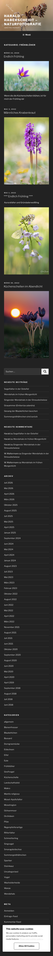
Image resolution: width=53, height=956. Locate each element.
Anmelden (9, 911)
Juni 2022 (8, 605)
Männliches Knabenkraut (20, 112)
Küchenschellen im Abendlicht (23, 286)
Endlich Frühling (14, 56)
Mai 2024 (8, 549)
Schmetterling (11, 838)
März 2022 (9, 621)
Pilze (6, 822)
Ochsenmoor (10, 810)
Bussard (8, 738)
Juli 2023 (8, 571)
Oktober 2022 (10, 594)
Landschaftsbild (12, 783)
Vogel (7, 877)
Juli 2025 (8, 516)
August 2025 (10, 510)
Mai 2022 (8, 610)
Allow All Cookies (26, 946)
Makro (7, 788)
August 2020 (10, 660)
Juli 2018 (8, 699)
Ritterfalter (9, 833)
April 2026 (9, 494)
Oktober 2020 (11, 649)
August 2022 (10, 599)
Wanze (7, 888)
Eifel (6, 755)
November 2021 (11, 627)
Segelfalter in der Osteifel (16, 389)
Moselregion (10, 805)
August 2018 (10, 693)
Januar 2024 (10, 560)
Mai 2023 (8, 577)
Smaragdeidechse (13, 849)
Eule (6, 760)
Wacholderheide (12, 882)
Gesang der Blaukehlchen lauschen (21, 411)
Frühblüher (9, 766)
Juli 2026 (8, 483)
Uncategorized (11, 871)
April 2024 (9, 555)
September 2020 (12, 655)
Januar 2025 (10, 532)
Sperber (8, 860)
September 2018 (12, 688)
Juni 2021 (8, 644)
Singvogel (9, 844)
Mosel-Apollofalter (13, 799)
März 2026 (9, 499)
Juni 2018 (8, 705)
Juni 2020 (8, 666)
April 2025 (9, 527)
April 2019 (9, 682)
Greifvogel (9, 772)
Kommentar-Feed (12, 922)
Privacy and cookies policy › (31, 939)
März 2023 (9, 582)
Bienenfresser (11, 727)
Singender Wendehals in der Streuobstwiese (25, 400)
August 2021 (10, 632)
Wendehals (9, 894)
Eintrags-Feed (11, 916)
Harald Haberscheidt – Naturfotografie (22, 20)
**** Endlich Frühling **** (18, 196)
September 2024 (12, 538)
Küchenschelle (11, 777)
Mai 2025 (8, 521)
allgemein (9, 722)
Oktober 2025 (11, 505)
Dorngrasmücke (12, 744)
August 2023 (10, 566)
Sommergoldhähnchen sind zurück (21, 416)
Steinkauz (9, 866)
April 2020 (9, 677)
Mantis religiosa (11, 794)
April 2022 (9, 616)
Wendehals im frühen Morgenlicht (20, 394)
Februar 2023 (10, 588)
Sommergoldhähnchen (15, 855)
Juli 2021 (8, 638)
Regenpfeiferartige (13, 827)
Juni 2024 (8, 544)
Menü (28, 35)
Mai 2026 (8, 488)
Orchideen (9, 816)
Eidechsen (9, 749)
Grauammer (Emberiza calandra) (19, 405)
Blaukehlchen (10, 733)
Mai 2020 (8, 671)
